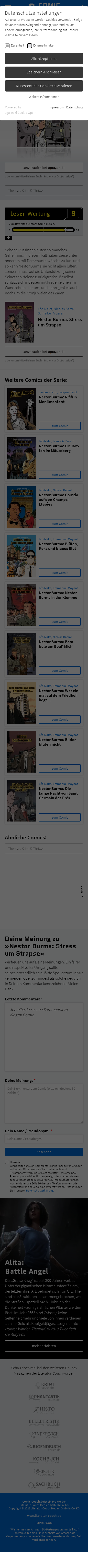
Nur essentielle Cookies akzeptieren (44, 85)
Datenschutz (74, 107)
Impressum (56, 107)
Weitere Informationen (44, 96)
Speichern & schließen (44, 71)
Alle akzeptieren (44, 58)
